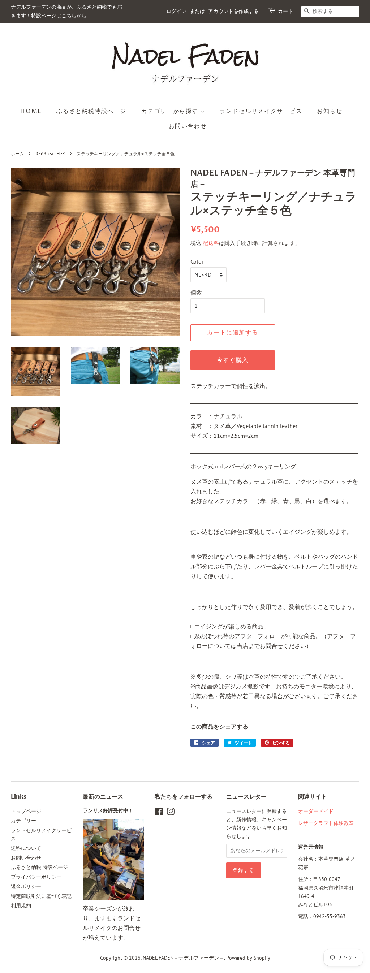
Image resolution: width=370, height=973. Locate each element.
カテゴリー (23, 820)
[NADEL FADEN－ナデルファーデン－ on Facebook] (159, 813)
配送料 (211, 242)
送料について (26, 848)
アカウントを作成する (233, 11)
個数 (196, 292)
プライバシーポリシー (36, 877)
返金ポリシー (26, 886)
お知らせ (329, 111)
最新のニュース (103, 797)
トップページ (26, 811)
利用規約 (21, 905)
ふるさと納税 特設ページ (39, 867)
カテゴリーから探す (171, 111)
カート (285, 11)
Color (196, 261)
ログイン (176, 11)
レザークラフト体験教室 (326, 823)
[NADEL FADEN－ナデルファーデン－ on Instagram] (171, 813)
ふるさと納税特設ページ (91, 111)
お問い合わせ (188, 126)
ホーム (17, 154)
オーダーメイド (316, 811)
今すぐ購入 (233, 360)
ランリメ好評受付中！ (108, 811)
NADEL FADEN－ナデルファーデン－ (183, 958)
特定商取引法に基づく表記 (41, 896)
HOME (31, 111)
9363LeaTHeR (50, 154)
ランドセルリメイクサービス (261, 111)
